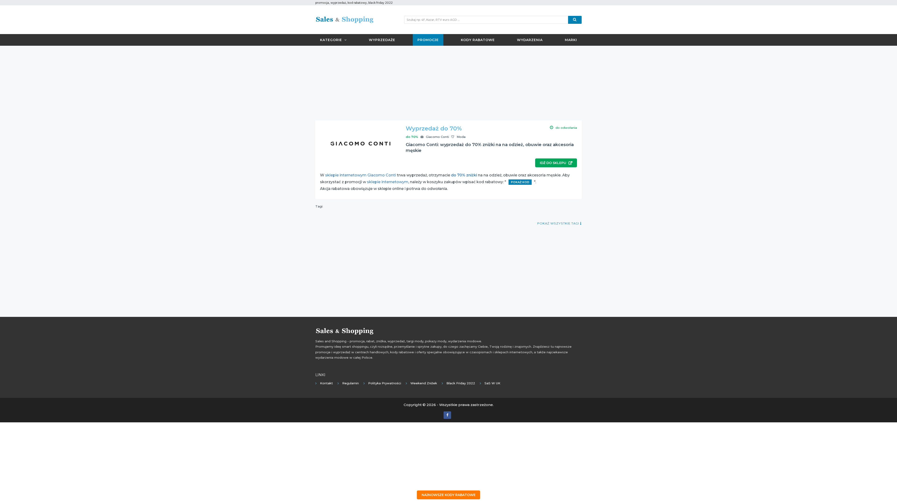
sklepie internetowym (387, 182)
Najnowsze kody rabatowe (449, 495)
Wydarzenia (530, 40)
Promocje (428, 40)
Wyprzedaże (382, 40)
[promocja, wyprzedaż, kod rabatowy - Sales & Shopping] (344, 19)
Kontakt (326, 383)
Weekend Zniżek (423, 383)
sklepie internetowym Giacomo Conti (360, 175)
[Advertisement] (448, 83)
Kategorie (331, 40)
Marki (571, 40)
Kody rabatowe (478, 40)
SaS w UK (492, 383)
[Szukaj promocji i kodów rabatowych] (575, 20)
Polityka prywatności (384, 383)
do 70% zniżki (464, 175)
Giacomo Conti (437, 137)
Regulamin (350, 383)
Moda (461, 137)
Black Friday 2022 (460, 383)
